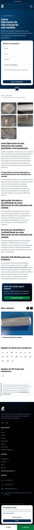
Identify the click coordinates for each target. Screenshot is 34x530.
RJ (2, 352)
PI (21, 356)
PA (12, 361)
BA (7, 356)
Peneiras (3, 467)
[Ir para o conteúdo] (17, 89)
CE (11, 356)
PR (20, 352)
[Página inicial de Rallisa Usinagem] (2, 6)
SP (7, 352)
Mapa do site (4, 447)
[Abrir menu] (31, 6)
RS (29, 352)
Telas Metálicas (5, 459)
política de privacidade (8, 513)
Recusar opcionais (17, 517)
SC (25, 352)
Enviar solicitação (17, 82)
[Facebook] (2, 423)
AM (8, 361)
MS (30, 356)
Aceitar (17, 520)
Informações (9, 95)
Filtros (2, 464)
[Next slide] (31, 308)
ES (16, 352)
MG (12, 352)
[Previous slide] (27, 308)
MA (16, 356)
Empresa (3, 435)
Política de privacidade (7, 450)
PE (2, 356)
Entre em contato (17, 298)
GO (25, 356)
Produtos (3, 438)
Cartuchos (3, 462)
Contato (3, 444)
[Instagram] (7, 423)
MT (3, 361)
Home (2, 95)
